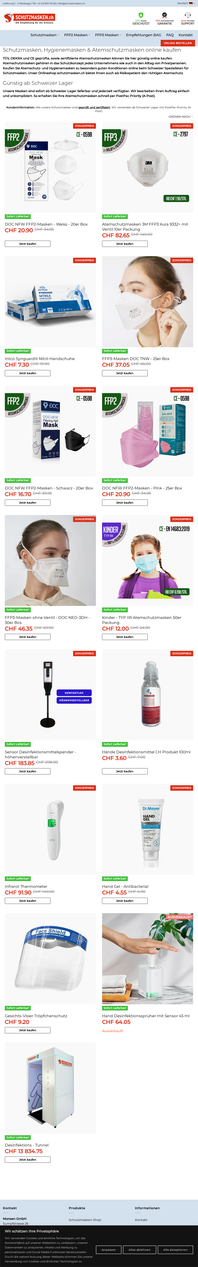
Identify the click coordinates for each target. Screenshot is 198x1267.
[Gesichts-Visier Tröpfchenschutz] (50, 958)
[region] (99, 1246)
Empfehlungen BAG (143, 35)
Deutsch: (183, 3)
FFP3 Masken (107, 35)
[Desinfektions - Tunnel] (50, 1088)
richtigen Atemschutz (165, 73)
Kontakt (186, 35)
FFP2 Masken (76, 35)
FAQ (170, 35)
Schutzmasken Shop (85, 1220)
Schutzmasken (43, 35)
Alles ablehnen (140, 1250)
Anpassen (109, 1250)
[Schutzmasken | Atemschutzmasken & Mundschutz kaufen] (29, 18)
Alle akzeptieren (175, 1250)
